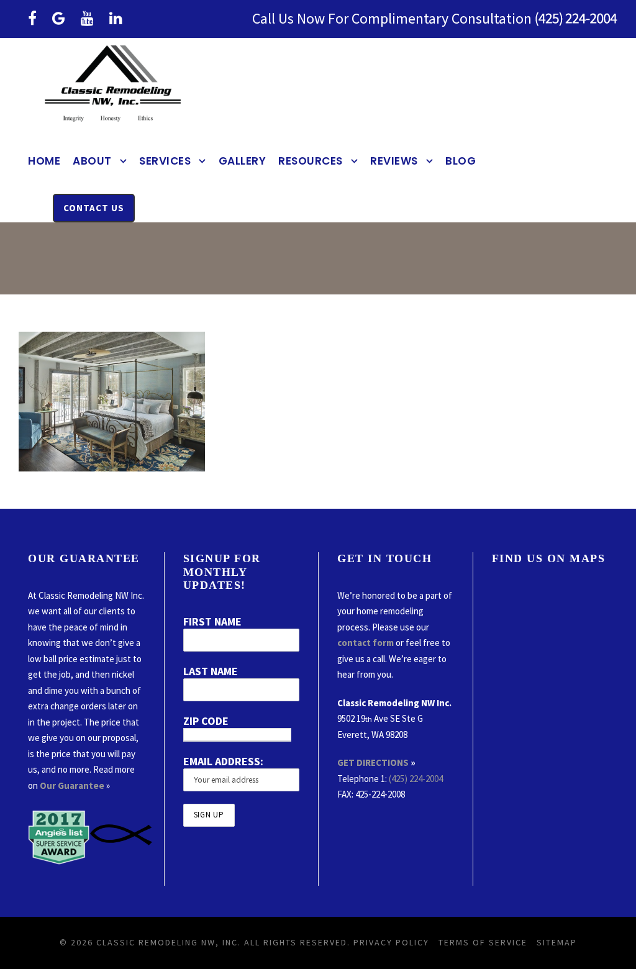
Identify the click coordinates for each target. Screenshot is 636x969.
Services (165, 160)
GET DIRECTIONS (373, 762)
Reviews (394, 160)
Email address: (223, 761)
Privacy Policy (391, 942)
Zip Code (206, 721)
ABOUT (92, 160)
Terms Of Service (482, 942)
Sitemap (557, 942)
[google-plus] (58, 18)
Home (44, 160)
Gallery (242, 160)
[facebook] (32, 18)
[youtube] (87, 18)
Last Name (210, 671)
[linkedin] (115, 18)
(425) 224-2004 (416, 779)
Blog (460, 160)
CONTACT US (93, 208)
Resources (310, 160)
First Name (212, 621)
